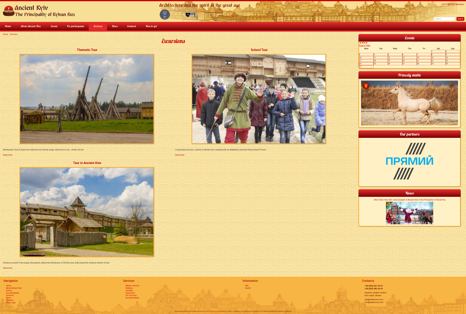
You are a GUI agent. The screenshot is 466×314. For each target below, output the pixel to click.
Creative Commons (211, 311)
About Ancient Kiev (31, 26)
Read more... (8, 155)
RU (445, 4)
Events (54, 26)
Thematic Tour (87, 50)
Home (8, 26)
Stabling (129, 288)
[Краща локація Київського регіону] (190, 14)
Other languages (457, 4)
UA (442, 4)
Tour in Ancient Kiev (87, 163)
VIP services (131, 295)
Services (98, 26)
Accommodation (132, 298)
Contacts (131, 26)
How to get (151, 26)
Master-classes (132, 285)
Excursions (130, 293)
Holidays (129, 290)
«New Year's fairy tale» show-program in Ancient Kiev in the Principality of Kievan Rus (409, 200)
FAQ (247, 285)
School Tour (259, 50)
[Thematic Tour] (87, 99)
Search (460, 19)
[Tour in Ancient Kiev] (87, 212)
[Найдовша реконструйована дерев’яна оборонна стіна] (164, 14)
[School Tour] (259, 99)
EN (448, 4)
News (114, 26)
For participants (75, 26)
